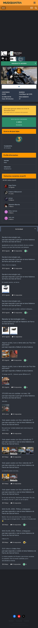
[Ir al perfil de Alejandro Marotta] (6, 205)
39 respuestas (16, 524)
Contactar (19, 621)
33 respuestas (16, 414)
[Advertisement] (19, 30)
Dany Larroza (13, 211)
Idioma (11, 621)
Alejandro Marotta (14, 204)
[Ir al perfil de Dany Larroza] (6, 212)
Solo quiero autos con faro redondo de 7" (17, 420)
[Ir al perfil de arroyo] (6, 199)
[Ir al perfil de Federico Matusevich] (6, 192)
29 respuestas (16, 433)
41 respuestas (16, 564)
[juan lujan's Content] (19, 87)
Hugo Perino (12, 185)
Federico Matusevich (15, 192)
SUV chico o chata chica (11, 549)
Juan (18, 422)
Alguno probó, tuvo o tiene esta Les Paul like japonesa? (18, 344)
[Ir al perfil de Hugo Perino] (6, 186)
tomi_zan (11, 217)
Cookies (26, 621)
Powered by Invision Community (19, 625)
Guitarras (30, 347)
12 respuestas (17, 251)
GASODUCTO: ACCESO (19, 63)
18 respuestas (17, 360)
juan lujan (5, 239)
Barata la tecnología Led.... (11, 237)
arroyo (11, 198)
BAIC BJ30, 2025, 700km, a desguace (16, 509)
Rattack (18, 347)
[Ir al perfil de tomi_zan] (6, 218)
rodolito (18, 551)
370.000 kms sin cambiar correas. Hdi (16, 393)
